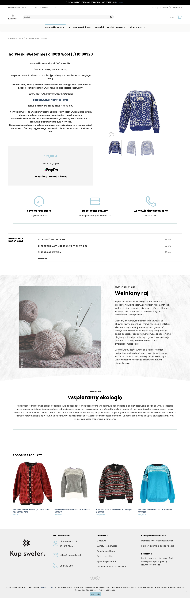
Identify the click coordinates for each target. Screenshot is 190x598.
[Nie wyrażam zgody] (186, 592)
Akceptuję (95, 594)
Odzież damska (115, 27)
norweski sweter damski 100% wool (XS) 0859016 (73, 511)
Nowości (99, 27)
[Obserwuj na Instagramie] (55, 7)
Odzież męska (135, 27)
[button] (170, 7)
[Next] (166, 112)
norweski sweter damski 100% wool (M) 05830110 (114, 511)
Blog (154, 7)
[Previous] (112, 112)
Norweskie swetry (54, 27)
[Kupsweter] (13, 17)
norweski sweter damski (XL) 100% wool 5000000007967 (31, 511)
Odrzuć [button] (120, 2)
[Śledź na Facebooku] (53, 7)
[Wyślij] (111, 17)
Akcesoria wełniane (79, 27)
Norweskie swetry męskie (36, 38)
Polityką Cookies (47, 587)
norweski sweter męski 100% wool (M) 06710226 (155, 511)
